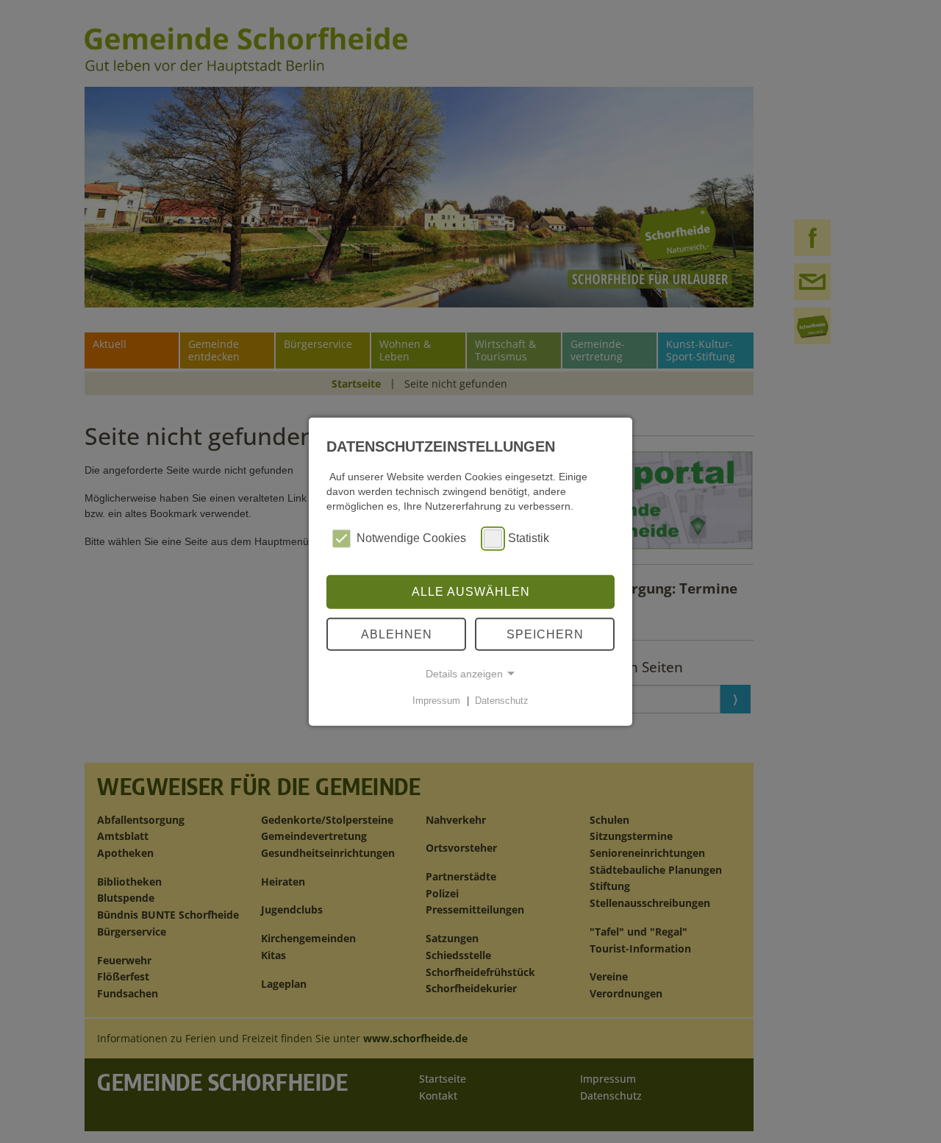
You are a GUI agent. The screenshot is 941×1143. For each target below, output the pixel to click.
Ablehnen (396, 633)
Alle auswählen (471, 591)
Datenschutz (502, 700)
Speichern (545, 633)
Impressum (436, 700)
